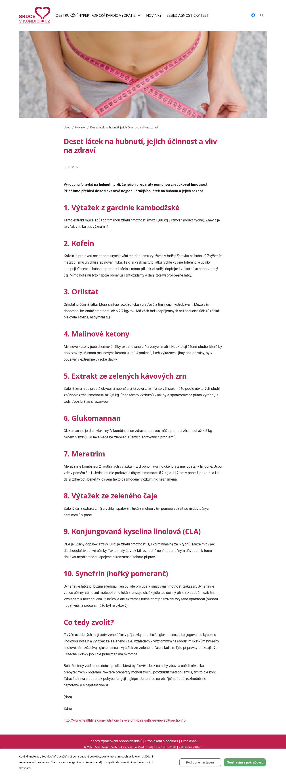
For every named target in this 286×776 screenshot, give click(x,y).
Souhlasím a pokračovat (245, 762)
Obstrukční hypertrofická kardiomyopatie (96, 15)
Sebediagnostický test (188, 15)
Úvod (67, 127)
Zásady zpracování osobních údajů (115, 741)
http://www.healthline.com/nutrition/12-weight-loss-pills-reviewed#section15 (125, 720)
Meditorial (145, 747)
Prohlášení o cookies (161, 741)
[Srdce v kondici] (34, 15)
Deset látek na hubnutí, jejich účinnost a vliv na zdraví (124, 127)
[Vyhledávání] (262, 15)
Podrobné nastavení (200, 762)
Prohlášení (189, 741)
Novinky (154, 15)
